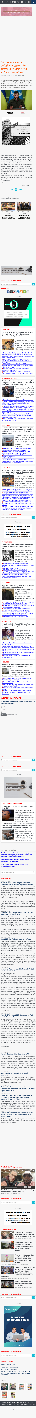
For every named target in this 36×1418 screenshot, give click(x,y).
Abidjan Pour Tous (18, 2)
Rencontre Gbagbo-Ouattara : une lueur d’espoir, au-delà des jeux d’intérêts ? (17, 576)
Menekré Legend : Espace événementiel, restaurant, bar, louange (15, 860)
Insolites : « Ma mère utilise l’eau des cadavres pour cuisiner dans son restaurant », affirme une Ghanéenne (16, 692)
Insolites (5, 662)
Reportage (6, 425)
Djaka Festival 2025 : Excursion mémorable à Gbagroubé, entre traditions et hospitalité (16, 449)
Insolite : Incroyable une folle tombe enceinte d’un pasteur (17, 688)
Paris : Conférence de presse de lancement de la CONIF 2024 (24, 1283)
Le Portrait (6, 621)
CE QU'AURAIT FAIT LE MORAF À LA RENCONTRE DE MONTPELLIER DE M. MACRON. (18, 570)
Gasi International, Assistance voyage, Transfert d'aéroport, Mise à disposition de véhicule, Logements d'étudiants (16, 854)
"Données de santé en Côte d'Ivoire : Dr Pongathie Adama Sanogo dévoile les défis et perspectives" (18, 406)
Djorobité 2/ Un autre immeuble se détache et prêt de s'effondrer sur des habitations (17, 665)
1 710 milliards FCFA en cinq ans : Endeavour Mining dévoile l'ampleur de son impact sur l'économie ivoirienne (18, 503)
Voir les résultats (12, 714)
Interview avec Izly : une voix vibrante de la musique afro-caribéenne (15, 369)
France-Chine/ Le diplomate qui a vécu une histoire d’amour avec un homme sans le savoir (17, 546)
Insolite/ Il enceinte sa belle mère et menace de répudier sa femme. (16, 682)
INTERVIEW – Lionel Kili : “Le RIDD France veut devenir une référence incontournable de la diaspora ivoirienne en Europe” (17, 365)
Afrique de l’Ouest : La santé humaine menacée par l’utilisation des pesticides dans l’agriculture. (18, 458)
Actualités (6, 467)
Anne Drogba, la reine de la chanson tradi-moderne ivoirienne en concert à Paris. (18, 653)
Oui (3, 707)
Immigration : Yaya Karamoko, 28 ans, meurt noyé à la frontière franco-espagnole (18, 606)
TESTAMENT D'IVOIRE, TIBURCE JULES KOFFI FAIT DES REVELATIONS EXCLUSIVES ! (18, 603)
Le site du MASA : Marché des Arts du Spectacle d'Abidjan (14, 865)
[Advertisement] (18, 736)
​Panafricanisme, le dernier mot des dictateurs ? (17, 608)
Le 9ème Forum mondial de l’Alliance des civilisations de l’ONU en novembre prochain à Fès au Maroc (18, 565)
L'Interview (6, 329)
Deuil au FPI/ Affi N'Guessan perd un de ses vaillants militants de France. (18, 586)
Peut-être (5, 712)
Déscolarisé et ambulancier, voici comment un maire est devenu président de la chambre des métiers (18, 646)
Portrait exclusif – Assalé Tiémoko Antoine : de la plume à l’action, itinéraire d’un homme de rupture (18, 626)
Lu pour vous (7, 542)
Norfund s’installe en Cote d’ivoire (13, 568)
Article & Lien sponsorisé (12, 803)
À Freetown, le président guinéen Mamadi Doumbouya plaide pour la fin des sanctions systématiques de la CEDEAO (18, 472)
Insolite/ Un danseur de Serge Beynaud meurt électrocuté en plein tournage (16, 679)
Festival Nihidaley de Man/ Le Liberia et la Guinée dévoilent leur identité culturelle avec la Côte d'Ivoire (24, 1258)
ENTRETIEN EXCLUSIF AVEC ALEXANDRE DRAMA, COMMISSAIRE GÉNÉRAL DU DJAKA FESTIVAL (17, 360)
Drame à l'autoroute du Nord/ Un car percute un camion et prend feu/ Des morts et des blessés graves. (24, 1246)
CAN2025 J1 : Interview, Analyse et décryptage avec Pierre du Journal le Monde (18, 1191)
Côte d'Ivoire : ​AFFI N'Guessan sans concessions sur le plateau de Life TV (17, 419)
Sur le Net (6, 582)
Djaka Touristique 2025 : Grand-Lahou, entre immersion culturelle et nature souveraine (16, 452)
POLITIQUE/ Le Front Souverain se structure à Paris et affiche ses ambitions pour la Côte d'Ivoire (17, 490)
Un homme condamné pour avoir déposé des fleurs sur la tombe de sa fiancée (18, 685)
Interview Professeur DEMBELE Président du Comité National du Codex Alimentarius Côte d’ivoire (17, 372)
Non (3, 709)
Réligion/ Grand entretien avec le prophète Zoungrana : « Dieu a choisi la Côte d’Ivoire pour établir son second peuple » (18, 382)
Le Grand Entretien (9, 378)
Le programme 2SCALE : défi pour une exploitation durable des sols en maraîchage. (18, 461)
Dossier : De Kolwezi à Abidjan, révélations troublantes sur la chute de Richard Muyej (15, 573)
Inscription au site (18, 1410)
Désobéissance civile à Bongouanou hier (15, 616)
